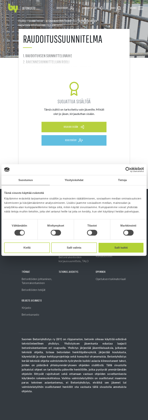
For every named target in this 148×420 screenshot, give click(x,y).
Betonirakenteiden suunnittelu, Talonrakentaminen (71, 21)
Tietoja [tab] (122, 180)
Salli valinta (74, 247)
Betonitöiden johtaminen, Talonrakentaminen (37, 281)
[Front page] (21, 8)
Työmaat (26, 271)
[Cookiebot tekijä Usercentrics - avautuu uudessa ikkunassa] (128, 169)
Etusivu (22, 21)
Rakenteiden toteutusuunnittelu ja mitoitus (41, 25)
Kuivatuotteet (104, 256)
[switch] (56, 233)
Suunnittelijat (36, 21)
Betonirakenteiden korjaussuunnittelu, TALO (74, 259)
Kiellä (27, 247)
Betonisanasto (30, 314)
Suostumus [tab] (25, 180)
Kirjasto (26, 307)
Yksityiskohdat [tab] (74, 180)
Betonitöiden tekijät (33, 289)
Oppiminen (100, 271)
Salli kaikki (121, 247)
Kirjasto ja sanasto (32, 300)
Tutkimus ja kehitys (68, 271)
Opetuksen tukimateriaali (111, 279)
